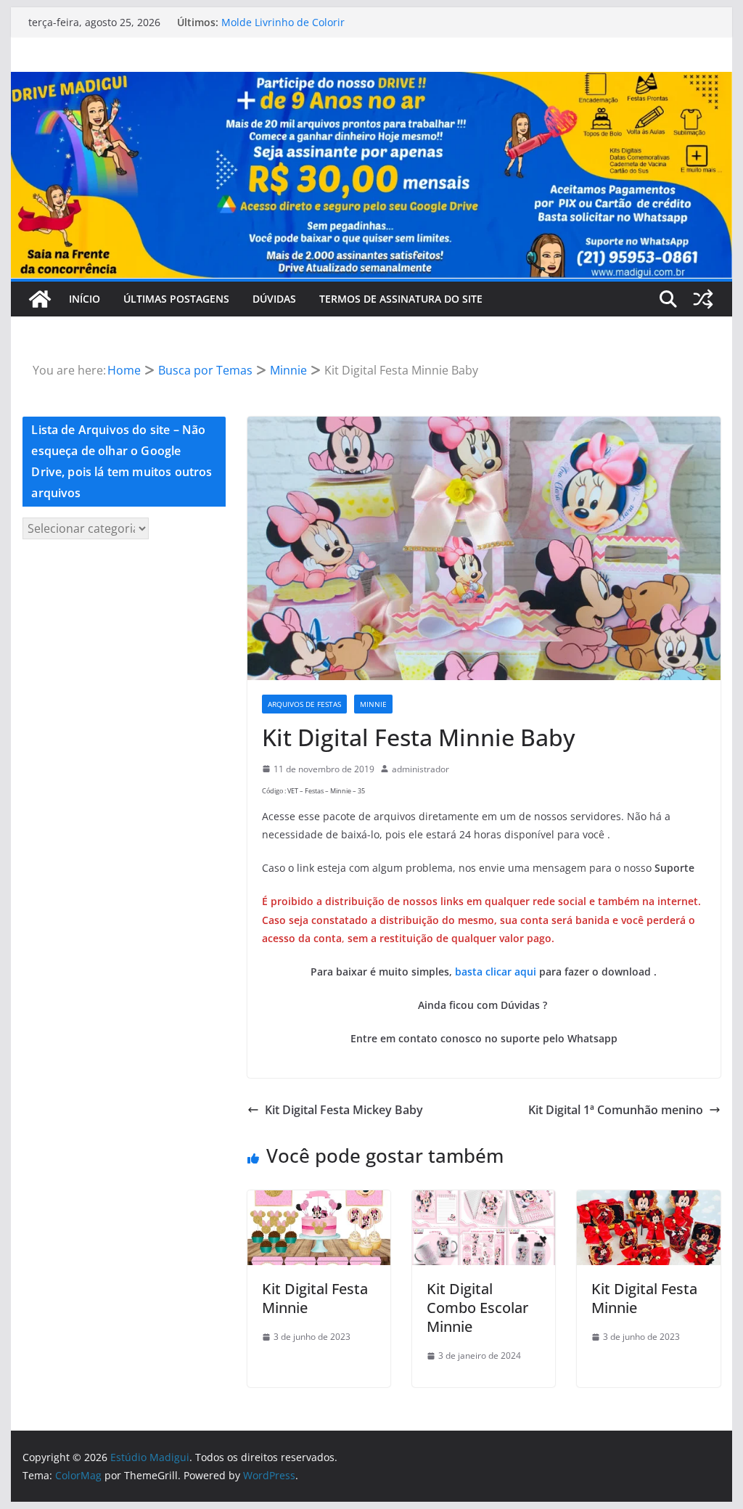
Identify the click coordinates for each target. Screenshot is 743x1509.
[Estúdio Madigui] (371, 82)
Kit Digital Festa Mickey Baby (344, 1110)
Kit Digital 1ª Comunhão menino (615, 1110)
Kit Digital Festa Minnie (315, 1298)
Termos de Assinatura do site (401, 299)
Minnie (373, 704)
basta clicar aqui (495, 971)
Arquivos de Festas (304, 704)
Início (84, 299)
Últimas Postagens (176, 299)
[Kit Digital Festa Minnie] (318, 1201)
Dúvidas (274, 299)
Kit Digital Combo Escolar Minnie (477, 1307)
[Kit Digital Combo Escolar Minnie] (483, 1201)
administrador (420, 769)
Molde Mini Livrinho (270, 20)
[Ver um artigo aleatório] (703, 299)
